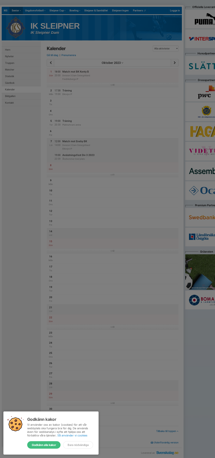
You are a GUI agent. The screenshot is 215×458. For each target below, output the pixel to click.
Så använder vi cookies (72, 435)
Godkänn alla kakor (44, 445)
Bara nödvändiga (78, 445)
